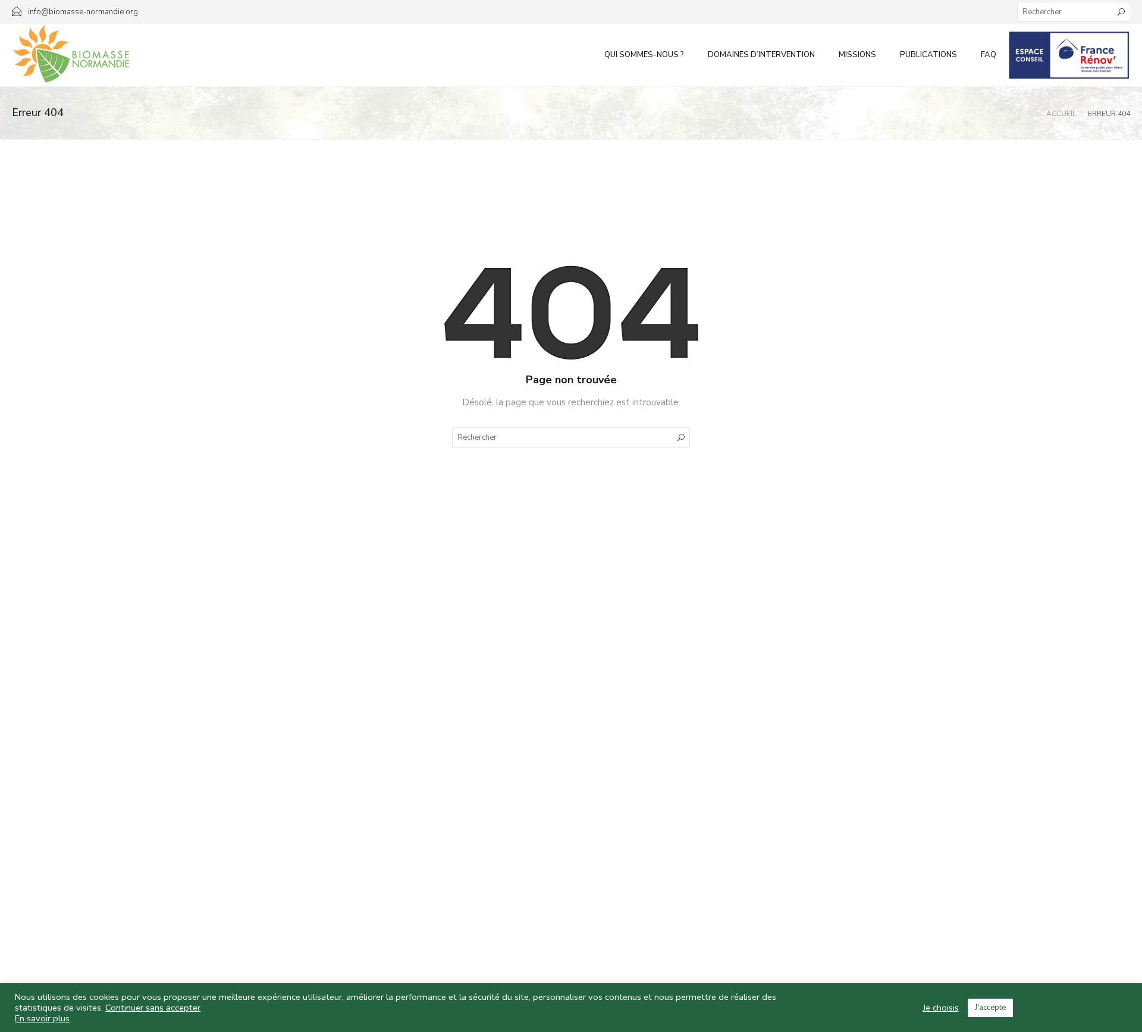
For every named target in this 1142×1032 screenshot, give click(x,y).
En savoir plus (42, 1018)
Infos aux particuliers (1069, 54)
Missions (857, 54)
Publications (928, 54)
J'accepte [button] (990, 1007)
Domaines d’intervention (761, 54)
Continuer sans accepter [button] (152, 1008)
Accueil (1061, 113)
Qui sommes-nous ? (644, 54)
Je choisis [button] (941, 1007)
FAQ (988, 54)
